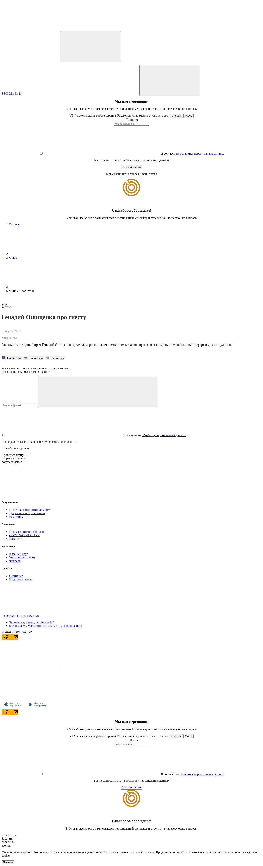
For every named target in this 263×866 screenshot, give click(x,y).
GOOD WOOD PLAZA (24, 535)
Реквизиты (16, 516)
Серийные (16, 576)
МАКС (188, 115)
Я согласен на (170, 153)
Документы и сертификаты (27, 513)
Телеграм (175, 115)
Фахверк (15, 561)
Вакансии (15, 538)
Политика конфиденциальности (30, 509)
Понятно (8, 862)
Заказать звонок (131, 167)
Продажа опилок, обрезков (26, 531)
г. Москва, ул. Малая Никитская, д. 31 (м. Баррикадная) (45, 625)
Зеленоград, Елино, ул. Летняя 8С (31, 622)
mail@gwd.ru (31, 615)
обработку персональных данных (202, 153)
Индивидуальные (20, 579)
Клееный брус (18, 554)
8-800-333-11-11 (12, 615)
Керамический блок (22, 557)
